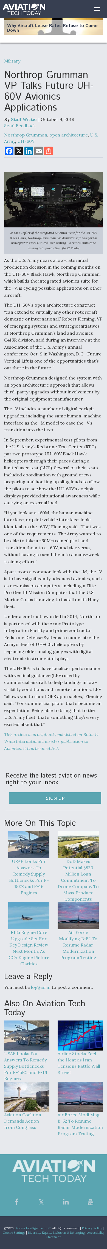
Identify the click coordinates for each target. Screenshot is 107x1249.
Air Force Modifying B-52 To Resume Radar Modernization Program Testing (78, 945)
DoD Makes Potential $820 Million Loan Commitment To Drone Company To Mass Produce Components (78, 880)
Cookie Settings (14, 1233)
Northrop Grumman (25, 135)
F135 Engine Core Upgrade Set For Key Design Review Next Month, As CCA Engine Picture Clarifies (29, 948)
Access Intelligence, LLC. (33, 1228)
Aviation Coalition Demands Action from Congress (22, 1121)
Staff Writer (24, 119)
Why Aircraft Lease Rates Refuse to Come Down (52, 28)
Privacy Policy (92, 1228)
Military (12, 61)
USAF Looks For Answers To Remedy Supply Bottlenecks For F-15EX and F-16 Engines (29, 877)
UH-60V (26, 141)
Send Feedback (20, 125)
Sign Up (55, 798)
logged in (40, 987)
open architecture (68, 135)
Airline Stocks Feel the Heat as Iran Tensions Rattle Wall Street (79, 1063)
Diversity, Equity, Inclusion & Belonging (56, 1233)
